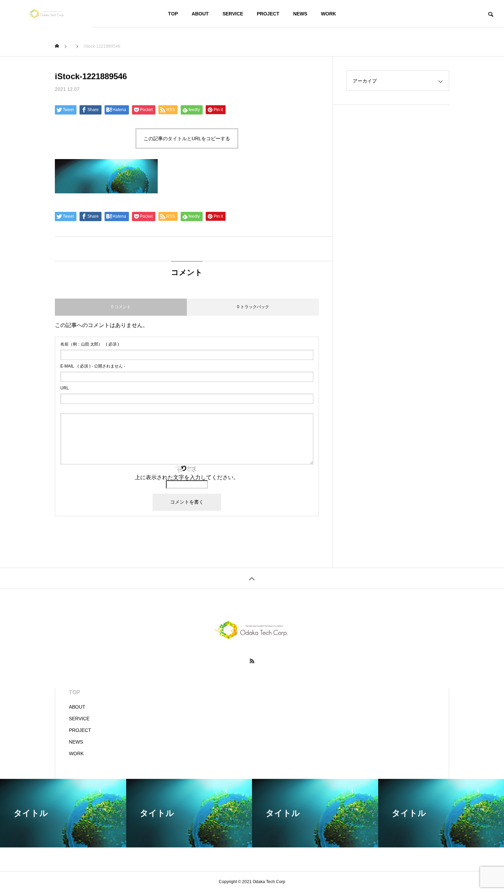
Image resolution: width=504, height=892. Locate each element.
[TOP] (252, 578)
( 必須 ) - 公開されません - (92, 366)
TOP (173, 13)
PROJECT (268, 13)
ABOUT (200, 13)
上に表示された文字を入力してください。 (187, 477)
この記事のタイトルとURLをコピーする (187, 138)
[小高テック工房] (46, 13)
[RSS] (252, 661)
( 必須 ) (89, 344)
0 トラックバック (253, 306)
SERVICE (233, 13)
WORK (328, 13)
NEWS (300, 13)
